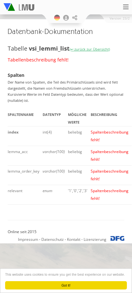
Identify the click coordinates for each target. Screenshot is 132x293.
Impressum (28, 239)
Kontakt (73, 239)
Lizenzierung (95, 239)
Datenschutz (52, 239)
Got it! (66, 285)
